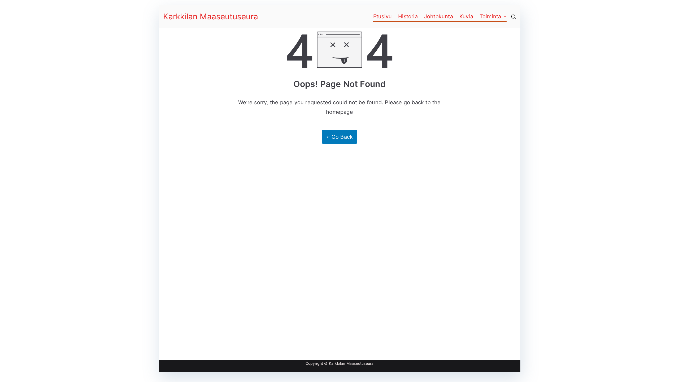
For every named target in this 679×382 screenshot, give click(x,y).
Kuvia (466, 16)
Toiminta (490, 16)
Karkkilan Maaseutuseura (210, 16)
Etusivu (382, 16)
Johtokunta (438, 16)
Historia (408, 16)
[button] (504, 16)
